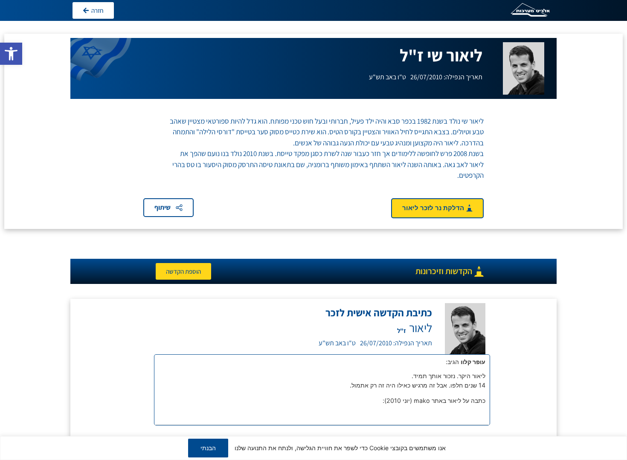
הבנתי (208, 447)
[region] (313, 448)
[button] (11, 54)
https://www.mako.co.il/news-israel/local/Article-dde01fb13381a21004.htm (376, 409)
